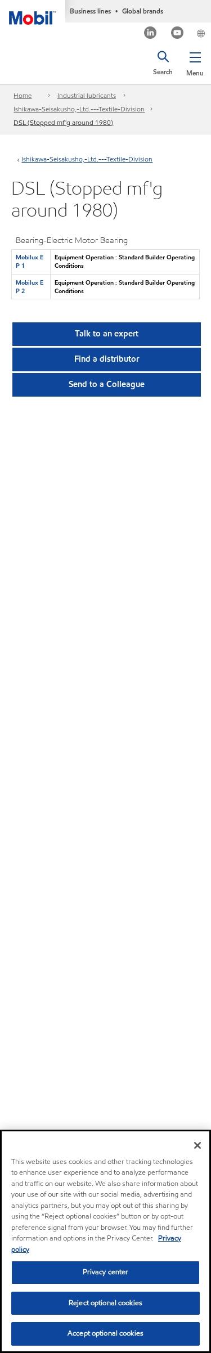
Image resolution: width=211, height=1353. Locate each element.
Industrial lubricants (86, 95)
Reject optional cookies (105, 1303)
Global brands (142, 11)
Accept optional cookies (105, 1333)
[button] (195, 62)
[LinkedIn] (150, 34)
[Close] (197, 1145)
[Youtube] (177, 34)
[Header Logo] (32, 12)
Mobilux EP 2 (29, 286)
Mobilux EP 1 (29, 261)
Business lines (90, 11)
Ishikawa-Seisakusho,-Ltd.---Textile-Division (79, 109)
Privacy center (106, 1272)
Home (23, 95)
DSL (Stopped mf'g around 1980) (63, 122)
